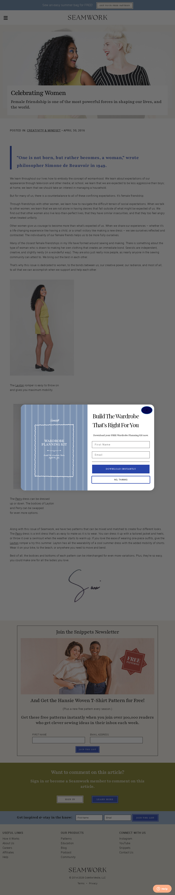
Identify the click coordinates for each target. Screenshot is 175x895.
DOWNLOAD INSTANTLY (121, 469)
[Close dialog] (146, 410)
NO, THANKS (120, 480)
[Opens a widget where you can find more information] (162, 889)
